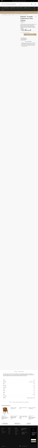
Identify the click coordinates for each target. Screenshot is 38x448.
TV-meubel (13, 14)
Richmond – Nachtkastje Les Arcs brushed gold (32, 418)
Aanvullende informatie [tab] (21, 371)
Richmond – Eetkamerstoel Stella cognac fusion (5, 418)
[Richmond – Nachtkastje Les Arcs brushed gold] (32, 411)
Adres (2, 429)
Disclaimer (3, 430)
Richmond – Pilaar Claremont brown (23, 417)
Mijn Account (16, 429)
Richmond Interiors (6, 14)
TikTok (9, 431)
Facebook (9, 429)
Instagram (9, 430)
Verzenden (33, 441)
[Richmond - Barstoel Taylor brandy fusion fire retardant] (35, 16)
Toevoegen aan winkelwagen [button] (14, 420)
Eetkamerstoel (3, 416)
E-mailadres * (33, 438)
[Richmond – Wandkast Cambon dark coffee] (14, 411)
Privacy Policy (3, 432)
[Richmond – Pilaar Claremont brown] (23, 411)
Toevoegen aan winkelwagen (30, 34)
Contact (16, 432)
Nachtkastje (30, 416)
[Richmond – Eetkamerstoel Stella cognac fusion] (5, 411)
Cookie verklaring (4, 431)
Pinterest (9, 432)
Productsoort (9, 14)
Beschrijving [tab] (15, 371)
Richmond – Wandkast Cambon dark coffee (13, 417)
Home (2, 14)
